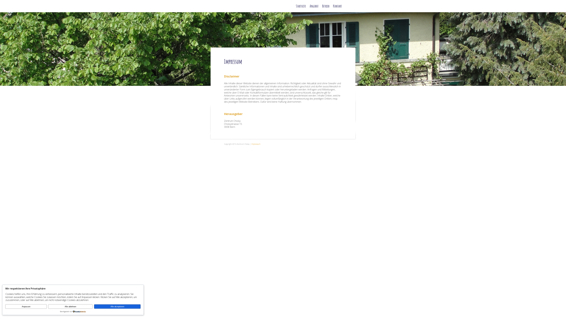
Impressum (255, 144)
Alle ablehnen (70, 306)
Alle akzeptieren (117, 306)
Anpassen (26, 306)
